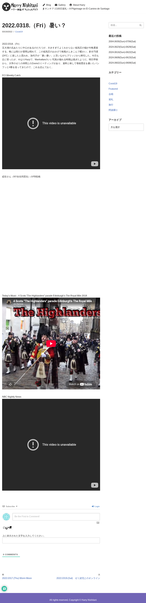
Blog (48, 5)
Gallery (61, 5)
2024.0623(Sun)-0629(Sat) (122, 47)
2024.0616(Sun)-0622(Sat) (122, 52)
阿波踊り (113, 110)
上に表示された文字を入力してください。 (24, 536)
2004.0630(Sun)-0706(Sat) (122, 41)
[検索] (140, 25)
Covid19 (19, 31)
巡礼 (111, 99)
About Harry (78, 5)
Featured (113, 89)
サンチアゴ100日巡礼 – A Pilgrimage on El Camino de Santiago (77, 8)
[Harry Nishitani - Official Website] (20, 7)
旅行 (111, 105)
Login (97, 506)
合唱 (111, 94)
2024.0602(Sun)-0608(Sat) (122, 63)
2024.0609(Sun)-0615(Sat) (122, 57)
